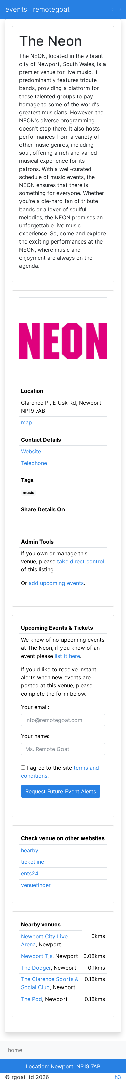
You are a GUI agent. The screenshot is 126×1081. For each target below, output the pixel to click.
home (15, 1050)
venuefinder (36, 885)
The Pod (31, 999)
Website (31, 451)
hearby (29, 850)
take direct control (80, 561)
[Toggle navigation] (116, 9)
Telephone (34, 463)
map (26, 422)
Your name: (35, 736)
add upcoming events (56, 583)
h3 (118, 1077)
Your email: (35, 707)
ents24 (29, 873)
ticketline (32, 861)
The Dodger (36, 967)
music (28, 492)
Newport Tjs (36, 956)
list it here (67, 656)
